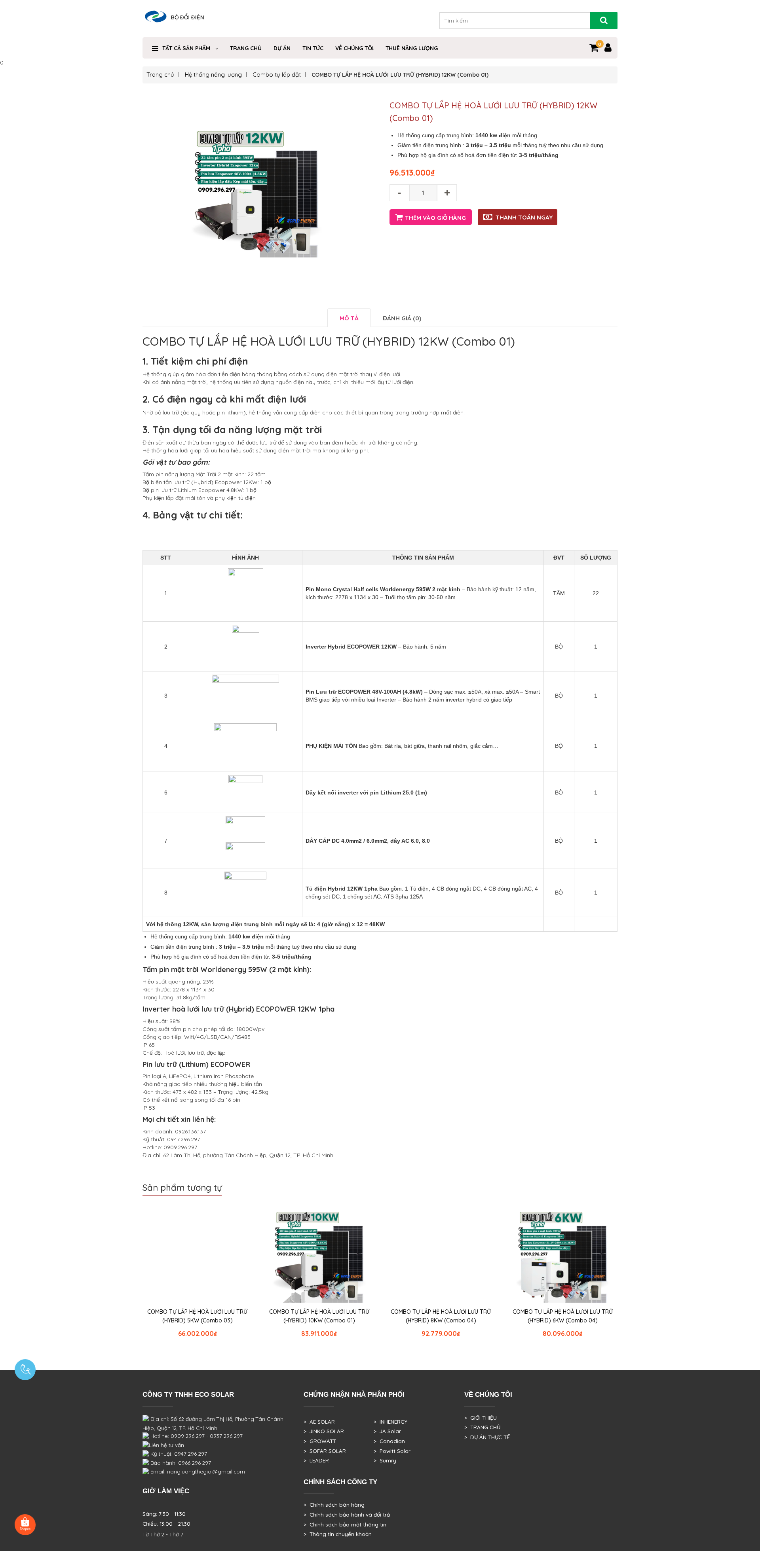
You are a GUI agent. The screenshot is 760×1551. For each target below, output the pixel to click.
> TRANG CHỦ (482, 1427)
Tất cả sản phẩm (186, 48)
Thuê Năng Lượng (412, 48)
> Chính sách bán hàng (334, 1505)
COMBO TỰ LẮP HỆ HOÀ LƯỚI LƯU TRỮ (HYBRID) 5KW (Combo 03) (197, 1316)
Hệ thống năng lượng (213, 74)
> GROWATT (320, 1441)
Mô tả (349, 318)
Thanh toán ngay (524, 217)
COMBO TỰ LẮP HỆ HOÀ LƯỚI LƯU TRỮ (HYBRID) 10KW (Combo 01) (319, 1316)
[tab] (349, 317)
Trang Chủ (246, 48)
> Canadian (389, 1441)
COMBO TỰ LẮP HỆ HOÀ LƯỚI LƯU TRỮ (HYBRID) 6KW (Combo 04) (563, 1316)
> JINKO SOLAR (324, 1431)
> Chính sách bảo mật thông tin (345, 1524)
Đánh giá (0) (402, 318)
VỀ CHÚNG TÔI (354, 48)
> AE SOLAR (319, 1422)
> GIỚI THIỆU (480, 1418)
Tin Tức (312, 48)
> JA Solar (387, 1431)
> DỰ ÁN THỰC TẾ (487, 1437)
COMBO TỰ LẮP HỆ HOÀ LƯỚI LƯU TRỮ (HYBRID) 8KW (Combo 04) (441, 1316)
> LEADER (316, 1460)
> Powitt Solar (392, 1451)
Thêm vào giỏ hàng (435, 217)
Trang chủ (160, 74)
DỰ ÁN (282, 48)
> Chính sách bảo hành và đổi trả (347, 1514)
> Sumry (385, 1460)
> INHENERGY (390, 1422)
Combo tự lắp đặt (277, 74)
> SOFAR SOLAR (325, 1451)
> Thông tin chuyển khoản (338, 1534)
